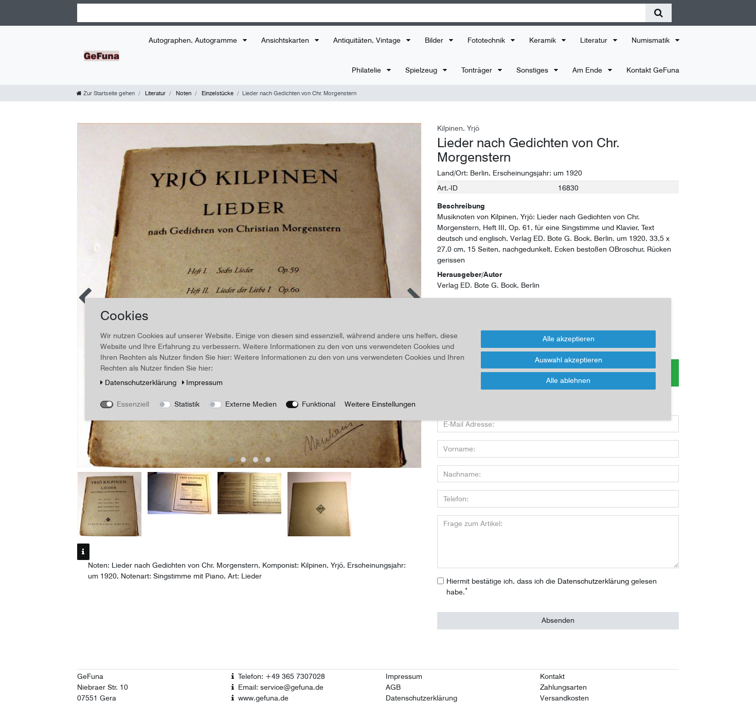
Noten (182, 93)
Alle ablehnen (568, 380)
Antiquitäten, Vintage (368, 40)
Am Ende (588, 70)
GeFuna (90, 676)
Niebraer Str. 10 (102, 687)
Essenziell (133, 403)
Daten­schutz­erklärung (141, 382)
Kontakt (552, 676)
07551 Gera (96, 698)
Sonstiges (533, 70)
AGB (393, 687)
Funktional (318, 403)
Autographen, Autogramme (194, 40)
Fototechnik (487, 40)
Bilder (435, 40)
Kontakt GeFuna (652, 70)
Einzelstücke (216, 93)
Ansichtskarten (286, 40)
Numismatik (652, 40)
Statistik (187, 403)
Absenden (558, 620)
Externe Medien (251, 403)
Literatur (594, 40)
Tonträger (477, 70)
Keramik (543, 40)
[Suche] (658, 13)
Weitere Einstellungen (380, 403)
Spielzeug (422, 70)
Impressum (404, 676)
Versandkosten (564, 698)
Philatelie (367, 70)
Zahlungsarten (563, 687)
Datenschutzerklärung (421, 698)
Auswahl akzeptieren (568, 359)
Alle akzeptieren (569, 338)
